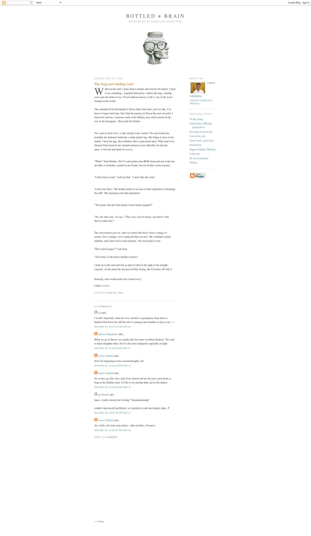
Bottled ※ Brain (155, 15)
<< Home (99, 521)
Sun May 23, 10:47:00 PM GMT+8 (112, 413)
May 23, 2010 (116, 293)
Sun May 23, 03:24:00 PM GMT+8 (112, 366)
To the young (196, 119)
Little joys (195, 153)
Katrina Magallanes (108, 334)
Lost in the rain (197, 136)
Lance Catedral (105, 355)
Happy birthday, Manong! (203, 149)
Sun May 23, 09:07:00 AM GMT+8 (112, 327)
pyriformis (103, 394)
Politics (193, 162)
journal (106, 285)
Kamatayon (195, 144)
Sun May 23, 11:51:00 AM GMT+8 (112, 348)
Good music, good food (202, 140)
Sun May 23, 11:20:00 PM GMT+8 (112, 430)
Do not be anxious (199, 158)
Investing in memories (201, 131)
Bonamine (127, 149)
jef (99, 312)
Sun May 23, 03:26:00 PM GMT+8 (112, 387)
